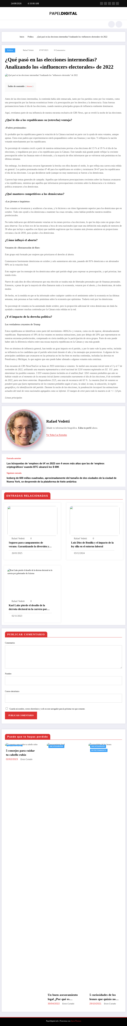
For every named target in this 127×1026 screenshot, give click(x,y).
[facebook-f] (101, 3)
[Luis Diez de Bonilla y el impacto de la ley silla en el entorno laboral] (95, 521)
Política (10, 50)
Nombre (8, 674)
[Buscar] (111, 24)
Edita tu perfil (84, 428)
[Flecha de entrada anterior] (119, 463)
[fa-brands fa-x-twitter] (105, 3)
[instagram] (113, 3)
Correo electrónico (12, 691)
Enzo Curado (28, 1004)
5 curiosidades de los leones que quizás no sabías (62, 997)
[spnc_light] (119, 24)
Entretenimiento (58, 750)
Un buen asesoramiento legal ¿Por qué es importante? (22, 997)
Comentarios (10, 643)
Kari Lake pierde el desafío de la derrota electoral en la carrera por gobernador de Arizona (28, 607)
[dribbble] (109, 3)
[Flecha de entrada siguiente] (119, 479)
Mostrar (29, 86)
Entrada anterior (14, 458)
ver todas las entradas (56, 435)
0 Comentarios (59, 50)
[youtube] (117, 3)
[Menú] (6, 24)
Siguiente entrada (14, 473)
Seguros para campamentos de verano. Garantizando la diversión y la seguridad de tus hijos (30, 544)
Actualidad (97, 746)
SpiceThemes (76, 1021)
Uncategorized (15, 746)
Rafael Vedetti (28, 50)
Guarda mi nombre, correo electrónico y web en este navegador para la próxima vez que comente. (47, 709)
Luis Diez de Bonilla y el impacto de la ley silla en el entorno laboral (92, 544)
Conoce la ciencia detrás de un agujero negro (106, 997)
